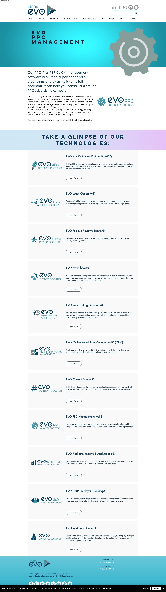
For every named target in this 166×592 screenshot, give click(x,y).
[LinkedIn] (42, 583)
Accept (156, 588)
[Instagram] (36, 583)
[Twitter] (47, 583)
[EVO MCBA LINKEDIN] (114, 7)
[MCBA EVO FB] (31, 583)
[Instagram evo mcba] (125, 7)
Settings (146, 588)
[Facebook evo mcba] (119, 7)
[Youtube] (130, 7)
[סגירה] (163, 588)
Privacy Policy (108, 588)
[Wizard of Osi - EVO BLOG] (136, 7)
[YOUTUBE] (58, 583)
